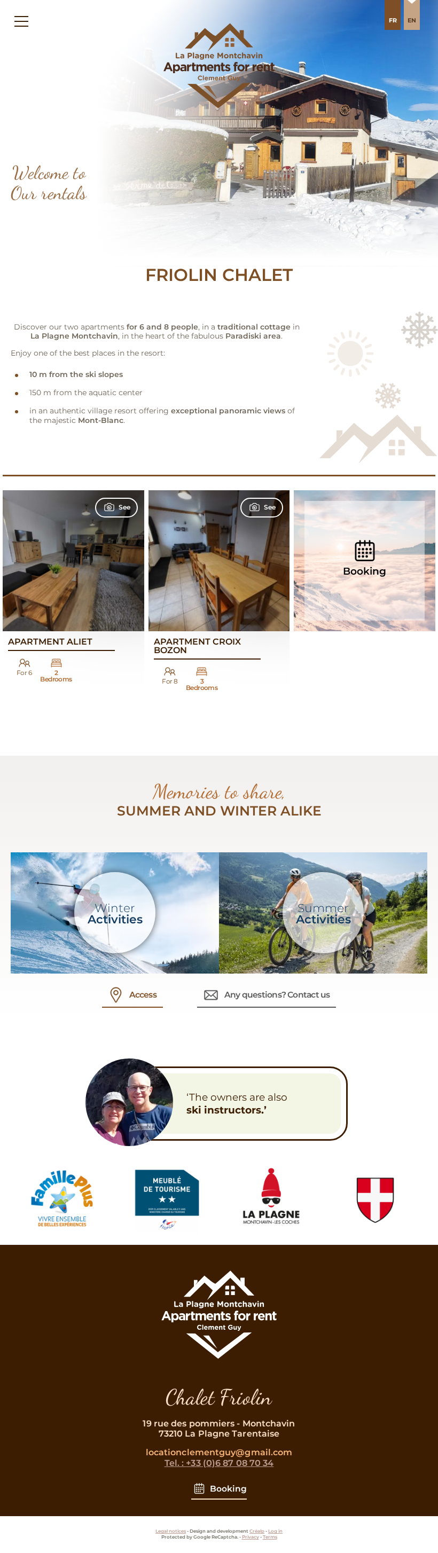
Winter (115, 914)
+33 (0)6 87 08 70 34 (219, 1463)
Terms (270, 1537)
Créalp (256, 1531)
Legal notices (170, 1531)
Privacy (250, 1537)
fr (393, 20)
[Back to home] (219, 1367)
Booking (228, 1489)
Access (143, 995)
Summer (323, 914)
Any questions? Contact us (277, 995)
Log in (275, 1531)
